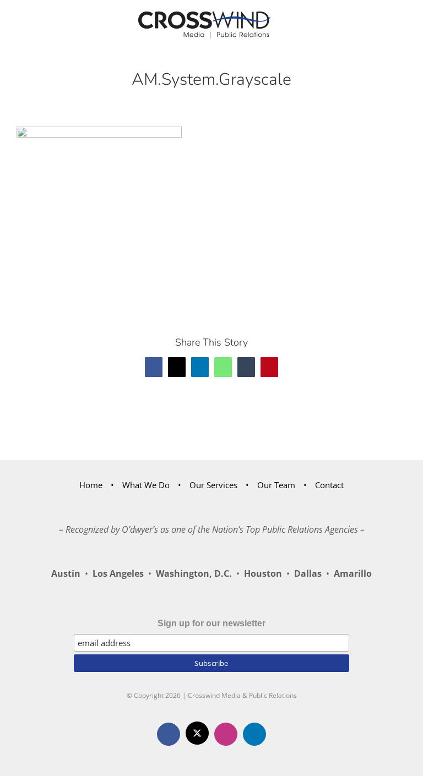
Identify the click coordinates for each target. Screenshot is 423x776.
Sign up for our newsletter (211, 623)
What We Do (146, 484)
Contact (329, 484)
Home (90, 484)
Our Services (213, 484)
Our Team (276, 484)
